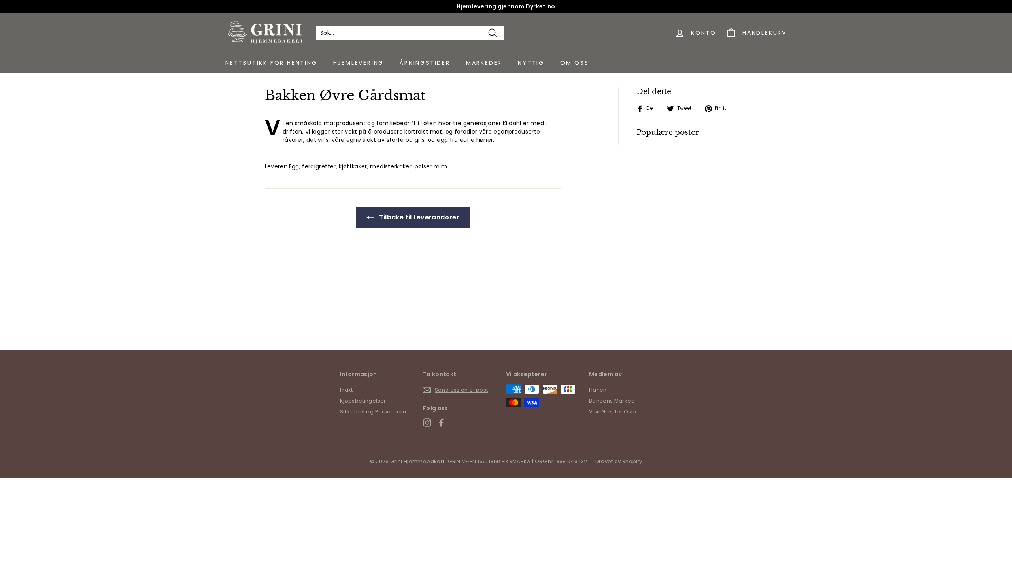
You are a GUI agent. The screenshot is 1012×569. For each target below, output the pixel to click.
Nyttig (531, 63)
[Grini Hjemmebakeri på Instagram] (427, 422)
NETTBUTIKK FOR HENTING (271, 63)
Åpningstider (425, 63)
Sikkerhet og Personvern (373, 411)
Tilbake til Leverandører (418, 217)
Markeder (484, 63)
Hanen (598, 390)
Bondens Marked (612, 401)
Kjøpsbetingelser (363, 401)
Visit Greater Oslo (612, 411)
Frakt (346, 390)
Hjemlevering (358, 63)
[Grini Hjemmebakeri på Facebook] (441, 422)
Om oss (574, 63)
